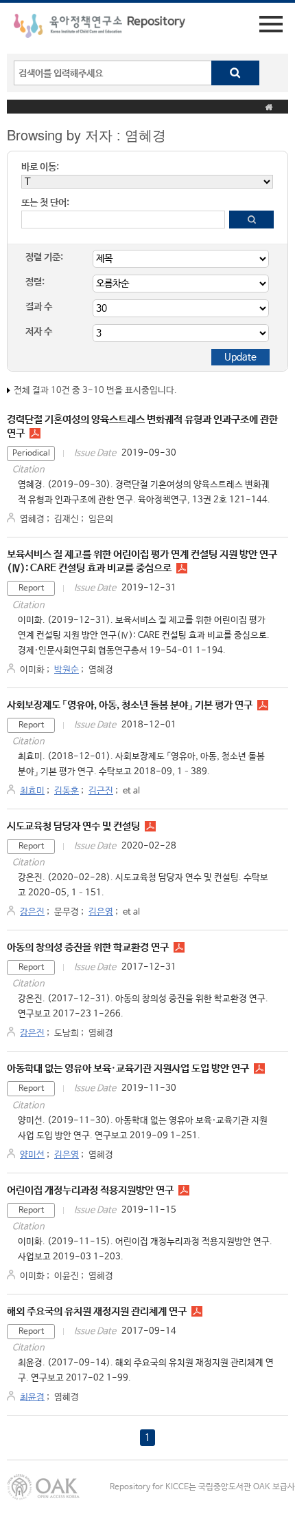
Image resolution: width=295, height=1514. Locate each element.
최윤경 (32, 1397)
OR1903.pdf (183, 1190)
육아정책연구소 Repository (99, 28)
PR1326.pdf (35, 433)
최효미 (32, 791)
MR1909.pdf (259, 1068)
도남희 (66, 1033)
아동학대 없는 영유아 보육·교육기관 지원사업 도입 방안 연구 (128, 1068)
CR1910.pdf (150, 826)
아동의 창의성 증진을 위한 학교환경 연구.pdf (179, 947)
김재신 (66, 519)
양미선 (32, 1155)
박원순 (66, 670)
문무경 (66, 912)
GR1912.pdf (181, 568)
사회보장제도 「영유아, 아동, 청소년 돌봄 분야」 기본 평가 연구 (129, 705)
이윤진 (66, 1276)
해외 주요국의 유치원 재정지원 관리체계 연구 (97, 1311)
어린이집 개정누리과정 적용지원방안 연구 (90, 1190)
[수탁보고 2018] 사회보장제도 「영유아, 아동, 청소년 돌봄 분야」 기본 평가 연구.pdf (262, 705)
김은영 (100, 912)
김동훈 (66, 791)
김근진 (100, 791)
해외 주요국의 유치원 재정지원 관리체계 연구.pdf (196, 1311)
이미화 (32, 670)
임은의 (100, 519)
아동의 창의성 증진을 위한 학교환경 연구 (88, 947)
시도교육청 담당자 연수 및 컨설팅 (73, 826)
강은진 (32, 912)
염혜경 (32, 519)
